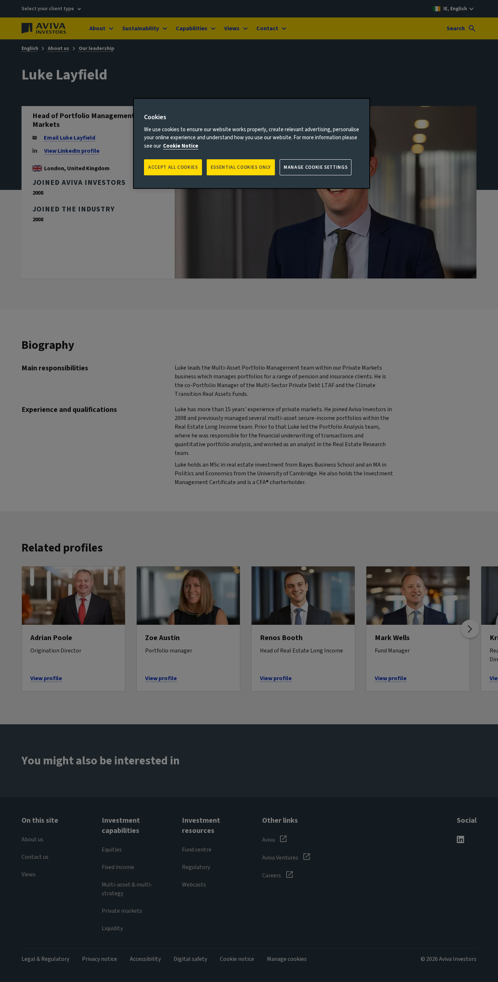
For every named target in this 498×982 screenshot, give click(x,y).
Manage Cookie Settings (315, 167)
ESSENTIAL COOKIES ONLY (241, 167)
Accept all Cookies (173, 167)
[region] (251, 143)
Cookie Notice (180, 146)
